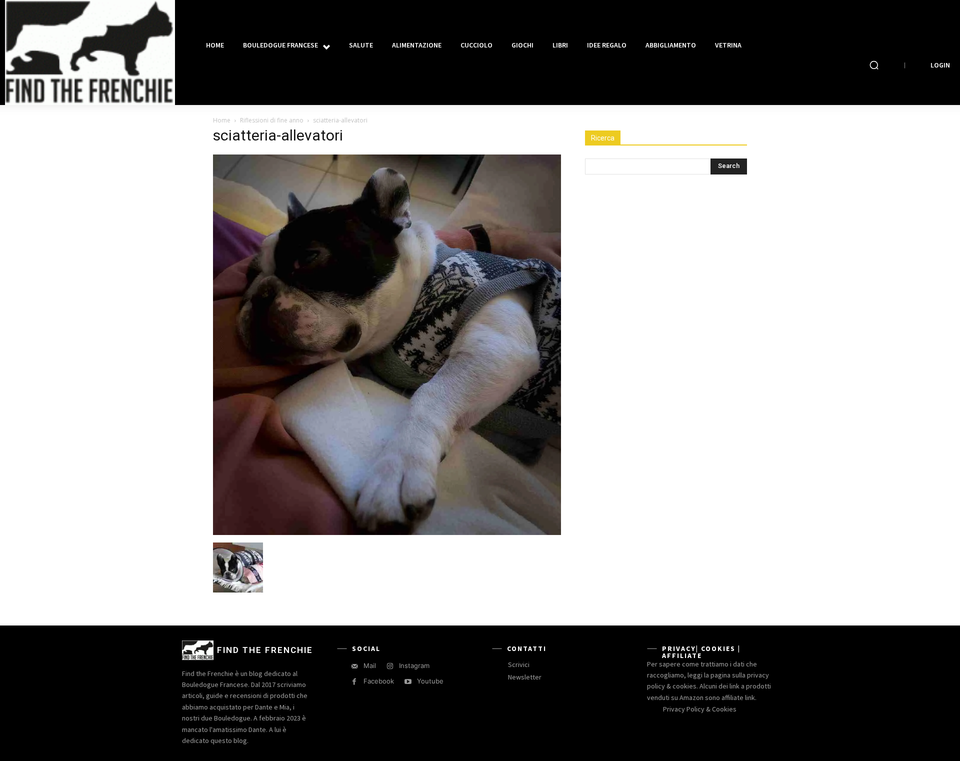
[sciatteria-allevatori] (387, 532)
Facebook (379, 681)
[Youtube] (408, 682)
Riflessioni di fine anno (272, 120)
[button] (874, 65)
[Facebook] (354, 682)
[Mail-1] (354, 666)
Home (221, 120)
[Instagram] (390, 666)
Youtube (430, 681)
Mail (370, 666)
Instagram (414, 666)
